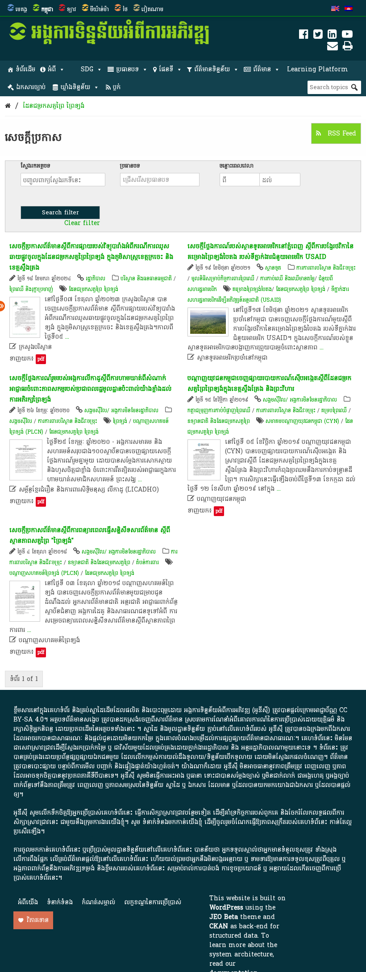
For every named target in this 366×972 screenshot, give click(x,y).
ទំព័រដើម (25, 69)
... (67, 336)
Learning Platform (317, 69)
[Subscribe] (332, 47)
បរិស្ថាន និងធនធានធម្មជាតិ (146, 278)
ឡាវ (71, 9)
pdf (40, 359)
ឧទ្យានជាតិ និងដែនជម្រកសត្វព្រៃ (218, 421)
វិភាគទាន (38, 920)
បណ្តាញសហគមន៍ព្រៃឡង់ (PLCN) (44, 573)
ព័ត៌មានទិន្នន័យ (212, 69)
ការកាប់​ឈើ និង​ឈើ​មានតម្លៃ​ (287, 278)
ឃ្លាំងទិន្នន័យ (75, 87)
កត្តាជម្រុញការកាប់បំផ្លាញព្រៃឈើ (218, 410)
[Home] (8, 105)
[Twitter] (318, 35)
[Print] (348, 47)
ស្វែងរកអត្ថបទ (35, 165)
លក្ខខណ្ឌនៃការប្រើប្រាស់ (152, 902)
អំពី (52, 69)
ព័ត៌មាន (262, 69)
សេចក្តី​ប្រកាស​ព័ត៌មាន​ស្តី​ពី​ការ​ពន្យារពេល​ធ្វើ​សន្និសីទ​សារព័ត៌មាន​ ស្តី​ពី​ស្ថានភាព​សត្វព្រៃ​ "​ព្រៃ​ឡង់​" (89, 535)
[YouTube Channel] (347, 35)
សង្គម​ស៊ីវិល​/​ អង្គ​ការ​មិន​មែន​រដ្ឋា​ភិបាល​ (121, 410)
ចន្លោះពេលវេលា (237, 165)
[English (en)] (335, 9)
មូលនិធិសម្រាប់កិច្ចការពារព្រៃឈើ (222, 278)
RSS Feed (340, 133)
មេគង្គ (21, 9)
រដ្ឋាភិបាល (95, 278)
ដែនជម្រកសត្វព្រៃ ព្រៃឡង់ (53, 105)
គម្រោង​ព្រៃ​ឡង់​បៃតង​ (252, 289)
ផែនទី (166, 69)
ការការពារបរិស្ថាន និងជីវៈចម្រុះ (326, 268)
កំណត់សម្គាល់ (98, 902)
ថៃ (125, 9)
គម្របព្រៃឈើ (334, 410)
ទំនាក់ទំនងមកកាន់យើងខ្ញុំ (172, 822)
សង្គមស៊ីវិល (20, 421)
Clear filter (82, 223)
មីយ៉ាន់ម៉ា (99, 9)
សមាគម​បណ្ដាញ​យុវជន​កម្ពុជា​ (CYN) (302, 421)
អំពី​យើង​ (28, 902)
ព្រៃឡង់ (120, 421)
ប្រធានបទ (127, 69)
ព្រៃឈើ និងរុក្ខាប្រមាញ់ (31, 289)
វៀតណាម (152, 9)
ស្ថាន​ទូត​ (273, 268)
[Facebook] (303, 35)
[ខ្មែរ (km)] (349, 9)
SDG (87, 69)
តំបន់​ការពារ (147, 562)
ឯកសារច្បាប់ (31, 87)
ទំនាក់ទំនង (60, 902)
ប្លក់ (117, 87)
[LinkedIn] (332, 35)
